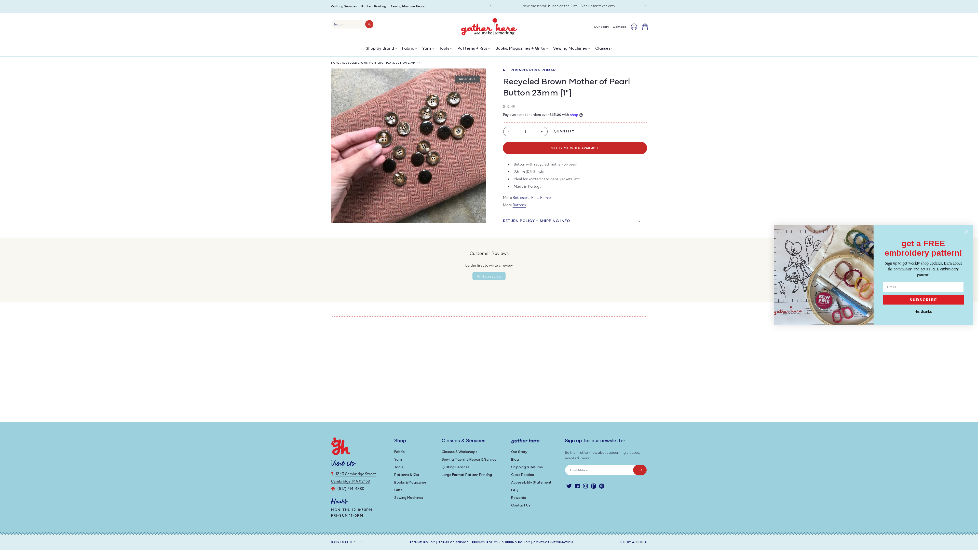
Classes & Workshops (459, 452)
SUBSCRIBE (923, 300)
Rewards (518, 498)
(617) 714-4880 (350, 488)
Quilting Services (344, 6)
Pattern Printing (373, 6)
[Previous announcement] (490, 6)
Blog (515, 460)
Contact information (553, 542)
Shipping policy (516, 542)
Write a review (489, 276)
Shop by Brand (380, 49)
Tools (444, 49)
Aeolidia (639, 542)
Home (335, 63)
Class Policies (522, 475)
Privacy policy (485, 542)
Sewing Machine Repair (408, 6)
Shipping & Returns (527, 467)
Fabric (408, 49)
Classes (602, 49)
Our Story (519, 452)
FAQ (514, 490)
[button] (381, 50)
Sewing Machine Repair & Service (469, 460)
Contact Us (520, 505)
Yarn (426, 49)
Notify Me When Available (575, 148)
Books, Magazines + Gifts (520, 49)
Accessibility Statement (531, 483)
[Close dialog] (966, 231)
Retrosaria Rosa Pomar (529, 70)
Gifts (398, 490)
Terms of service (453, 542)
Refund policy (422, 542)
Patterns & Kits (406, 475)
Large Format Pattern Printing (467, 475)
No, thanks (923, 311)
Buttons (519, 204)
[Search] (369, 24)
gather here (352, 542)
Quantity (564, 131)
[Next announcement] (645, 6)
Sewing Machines (570, 49)
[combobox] (352, 24)
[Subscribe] (640, 470)
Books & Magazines (410, 483)
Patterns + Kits (472, 49)
